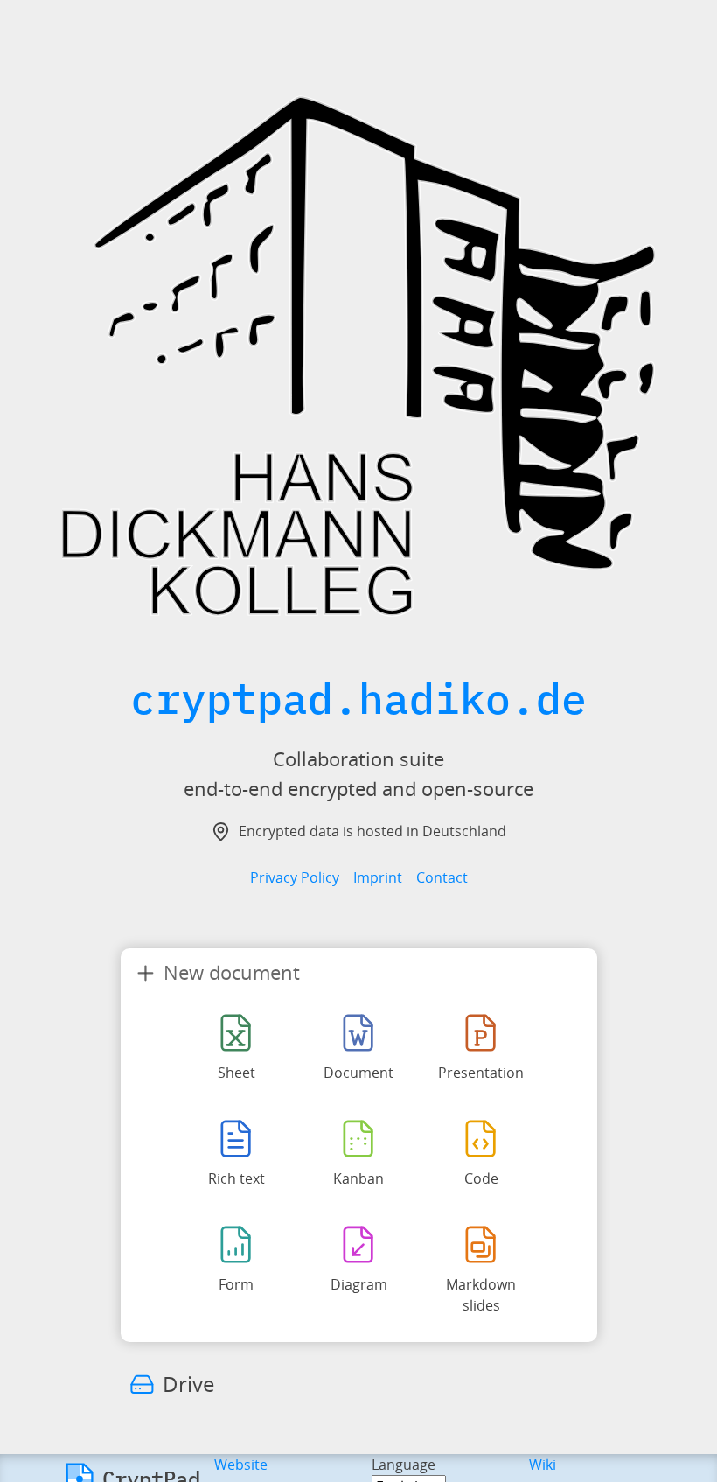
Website (241, 1464)
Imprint (377, 877)
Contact (442, 877)
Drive (188, 1383)
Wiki (542, 1464)
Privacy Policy (294, 877)
